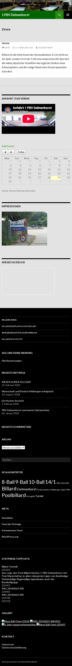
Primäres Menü (68, 15)
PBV (68, 489)
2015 (58, 483)
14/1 (50, 482)
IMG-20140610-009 (13, 594)
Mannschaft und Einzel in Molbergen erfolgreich (28, 391)
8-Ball (8, 482)
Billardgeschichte (12, 339)
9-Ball (21, 482)
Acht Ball (65, 483)
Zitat (7, 47)
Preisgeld (30, 496)
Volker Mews (45, 47)
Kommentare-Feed (12, 530)
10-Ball (37, 482)
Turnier (39, 496)
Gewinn (46, 489)
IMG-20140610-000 (13, 588)
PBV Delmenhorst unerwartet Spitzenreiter (25, 410)
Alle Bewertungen (12, 360)
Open (63, 489)
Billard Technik (10, 566)
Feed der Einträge (11, 524)
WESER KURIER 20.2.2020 (16, 381)
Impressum (8, 644)
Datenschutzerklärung (14, 647)
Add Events (8, 146)
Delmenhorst (27, 489)
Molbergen (56, 489)
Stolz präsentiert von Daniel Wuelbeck (19, 661)
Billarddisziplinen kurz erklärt (19, 326)
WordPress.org (10, 536)
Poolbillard (14, 495)
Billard (9, 488)
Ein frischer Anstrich (13, 400)
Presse (5, 43)
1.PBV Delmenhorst (16, 15)
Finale (40, 489)
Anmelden (7, 517)
